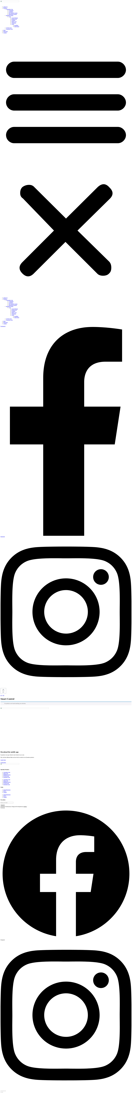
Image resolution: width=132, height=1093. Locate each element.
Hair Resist (16, 26)
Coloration (11, 10)
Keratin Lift (14, 19)
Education (5, 31)
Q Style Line (9, 27)
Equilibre (16, 25)
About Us (5, 6)
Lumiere (13, 20)
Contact (5, 32)
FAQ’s (4, 791)
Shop (4, 30)
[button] (66, 165)
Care (10, 16)
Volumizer (14, 22)
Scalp (13, 24)
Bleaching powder (13, 14)
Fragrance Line (9, 29)
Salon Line (5, 773)
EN (3, 695)
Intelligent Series (9, 15)
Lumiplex (11, 11)
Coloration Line (9, 9)
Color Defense (15, 18)
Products (5, 8)
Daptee (25, 806)
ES (1, 695)
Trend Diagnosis (6, 789)
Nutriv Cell (14, 21)
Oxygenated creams (13, 13)
